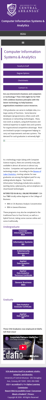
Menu (23, 33)
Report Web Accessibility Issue (17, 391)
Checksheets (23, 80)
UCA (8, 384)
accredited (16, 384)
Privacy (31, 394)
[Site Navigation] (23, 42)
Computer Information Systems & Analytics (23, 23)
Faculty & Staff (23, 66)
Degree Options (23, 73)
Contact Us (23, 87)
